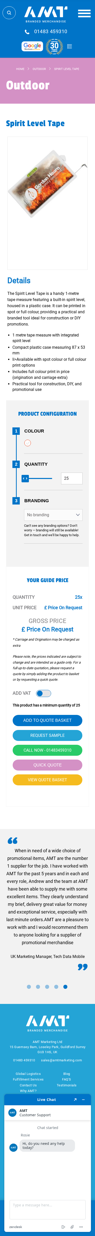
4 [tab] (56, 987)
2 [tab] (38, 987)
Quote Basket (69, 46)
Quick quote (47, 765)
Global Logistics (28, 1074)
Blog (66, 1074)
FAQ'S (66, 1079)
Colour (34, 431)
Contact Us (28, 1085)
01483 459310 (50, 31)
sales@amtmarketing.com (61, 1060)
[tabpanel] (47, 903)
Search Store (9, 12)
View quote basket (47, 779)
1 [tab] (29, 987)
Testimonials (67, 1085)
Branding (36, 500)
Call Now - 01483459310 (47, 750)
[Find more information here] (47, 1163)
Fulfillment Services (28, 1079)
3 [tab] (47, 987)
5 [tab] (65, 987)
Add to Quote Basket (47, 720)
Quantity (36, 464)
